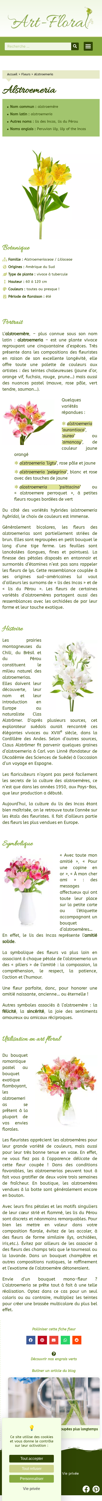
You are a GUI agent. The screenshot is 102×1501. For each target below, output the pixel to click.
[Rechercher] (75, 46)
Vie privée (70, 1473)
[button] (88, 46)
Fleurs (25, 74)
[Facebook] (86, 1489)
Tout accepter (31, 1459)
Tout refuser (32, 1469)
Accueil (12, 74)
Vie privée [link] (31, 1489)
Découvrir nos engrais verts (54, 1359)
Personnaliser (31, 1479)
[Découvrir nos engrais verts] (54, 1354)
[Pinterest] (96, 1489)
